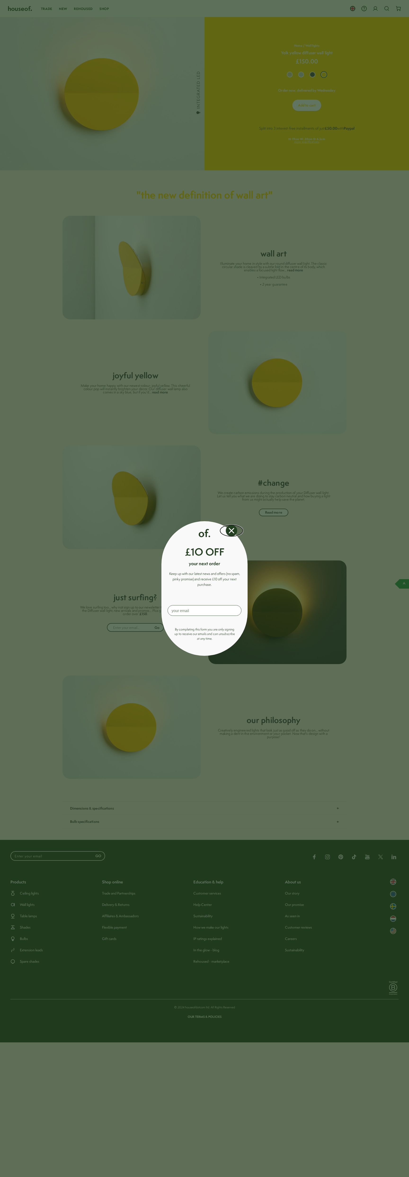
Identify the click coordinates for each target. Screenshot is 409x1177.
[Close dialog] (231, 530)
